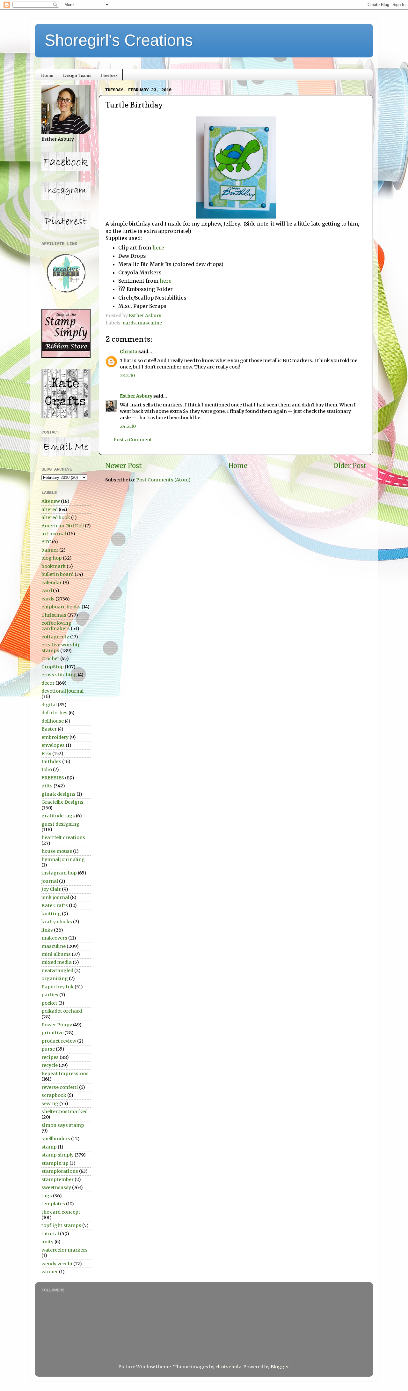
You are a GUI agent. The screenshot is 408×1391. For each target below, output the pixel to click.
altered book (55, 517)
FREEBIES (52, 778)
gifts (47, 786)
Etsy (46, 753)
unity (47, 1242)
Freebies (109, 75)
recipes (50, 1057)
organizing (54, 978)
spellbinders (55, 1139)
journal (49, 881)
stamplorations (59, 1171)
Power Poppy (56, 1025)
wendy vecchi (56, 1264)
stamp (49, 1147)
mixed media (56, 962)
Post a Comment (132, 440)
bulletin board (57, 574)
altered (49, 509)
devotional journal (62, 691)
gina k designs (58, 794)
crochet (50, 658)
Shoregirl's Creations (119, 40)
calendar (51, 582)
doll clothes (54, 713)
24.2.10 (128, 426)
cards (129, 323)
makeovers (54, 938)
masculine (150, 323)
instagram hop (59, 873)
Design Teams (77, 75)
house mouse (56, 851)
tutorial (50, 1234)
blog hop (51, 558)
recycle (49, 1065)
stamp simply (57, 1155)
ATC (46, 542)
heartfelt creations (63, 837)
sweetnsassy (56, 1187)
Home (47, 75)
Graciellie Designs (62, 802)
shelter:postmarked (64, 1111)
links (47, 930)
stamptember (57, 1179)
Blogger (280, 1367)
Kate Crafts (54, 905)
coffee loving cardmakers (56, 625)
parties (49, 995)
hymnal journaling (63, 859)
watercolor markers (64, 1250)
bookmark (53, 566)
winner (49, 1272)
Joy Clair (51, 889)
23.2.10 (127, 375)
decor (48, 683)
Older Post (350, 466)
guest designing (60, 824)
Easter (49, 729)
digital (49, 705)
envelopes (53, 745)
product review (58, 1041)
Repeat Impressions (65, 1073)
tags (46, 1196)
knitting (51, 914)
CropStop (52, 667)
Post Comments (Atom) (163, 480)
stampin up (55, 1163)
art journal (53, 534)
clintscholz (228, 1367)
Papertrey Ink (57, 987)
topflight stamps (61, 1225)
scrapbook (53, 1095)
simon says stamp (62, 1125)
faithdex (51, 761)
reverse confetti (59, 1087)
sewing (49, 1103)
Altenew (50, 501)
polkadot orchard (61, 1011)
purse (48, 1049)
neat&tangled (57, 970)
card (46, 590)
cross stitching (59, 675)
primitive (52, 1033)
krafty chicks (56, 922)
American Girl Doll (62, 526)
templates (53, 1204)
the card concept (60, 1212)
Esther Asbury (136, 396)
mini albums (56, 954)
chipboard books (61, 607)
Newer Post (123, 466)
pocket (49, 1003)
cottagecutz (55, 637)
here (158, 247)
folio (46, 769)
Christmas (53, 615)
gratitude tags (58, 816)
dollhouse (52, 721)
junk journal (55, 897)
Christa (128, 351)
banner (49, 550)
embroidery (55, 737)
